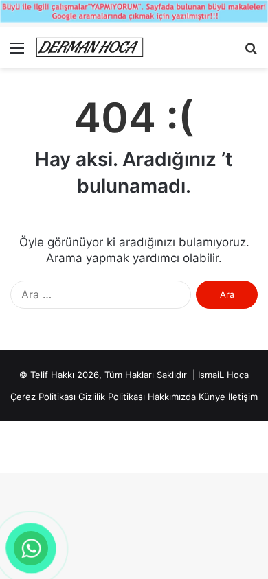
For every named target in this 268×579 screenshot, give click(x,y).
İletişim (243, 396)
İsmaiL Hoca (223, 374)
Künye (212, 396)
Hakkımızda (172, 396)
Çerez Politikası (43, 396)
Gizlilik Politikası (111, 396)
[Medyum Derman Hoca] (89, 47)
